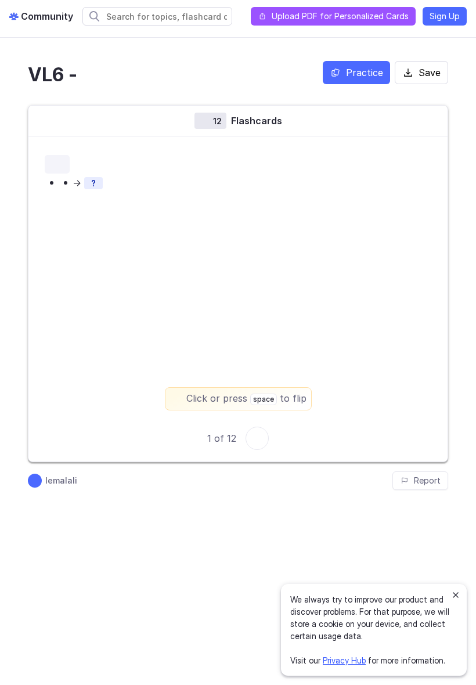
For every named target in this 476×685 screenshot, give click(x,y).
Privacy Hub (344, 660)
